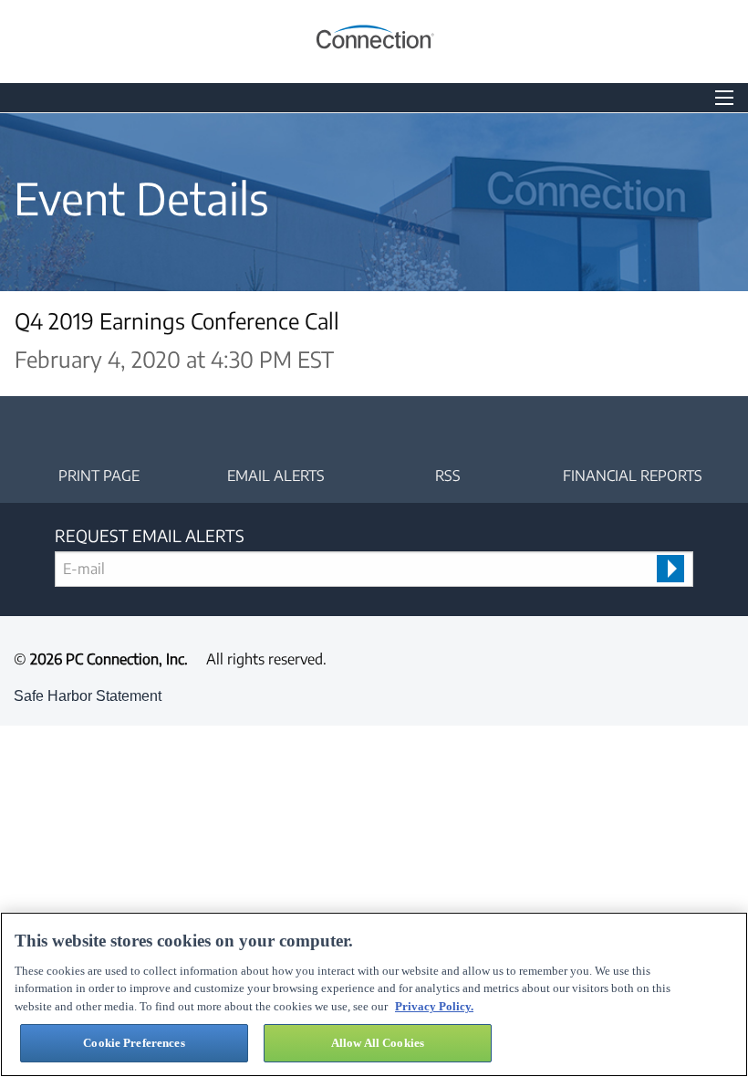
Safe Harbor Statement (87, 696)
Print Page (99, 475)
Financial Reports (632, 475)
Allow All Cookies (377, 1043)
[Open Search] (724, 97)
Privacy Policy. (434, 1006)
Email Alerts (276, 475)
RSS (448, 475)
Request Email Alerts (149, 535)
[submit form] (670, 568)
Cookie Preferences (133, 1043)
